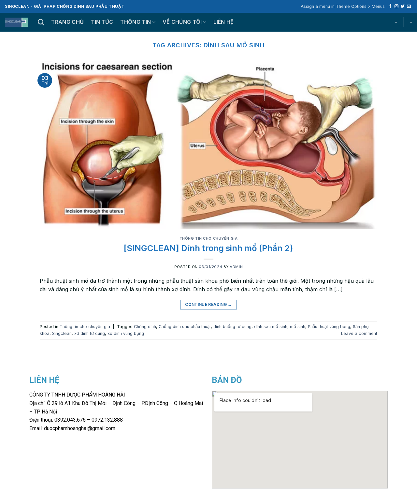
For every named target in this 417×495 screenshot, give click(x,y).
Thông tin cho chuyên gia (208, 238)
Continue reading (208, 304)
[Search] (41, 22)
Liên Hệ (223, 22)
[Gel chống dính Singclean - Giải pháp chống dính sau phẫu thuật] (16, 22)
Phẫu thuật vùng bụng (329, 326)
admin (236, 266)
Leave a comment (359, 333)
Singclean (62, 333)
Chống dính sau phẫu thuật (185, 326)
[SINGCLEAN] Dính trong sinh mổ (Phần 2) (208, 248)
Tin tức (102, 22)
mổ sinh (297, 326)
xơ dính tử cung (89, 333)
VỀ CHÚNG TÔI (182, 22)
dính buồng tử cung (232, 326)
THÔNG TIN (135, 22)
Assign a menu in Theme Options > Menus (343, 6)
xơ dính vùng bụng (126, 333)
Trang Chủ (67, 22)
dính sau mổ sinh (270, 326)
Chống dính (145, 326)
